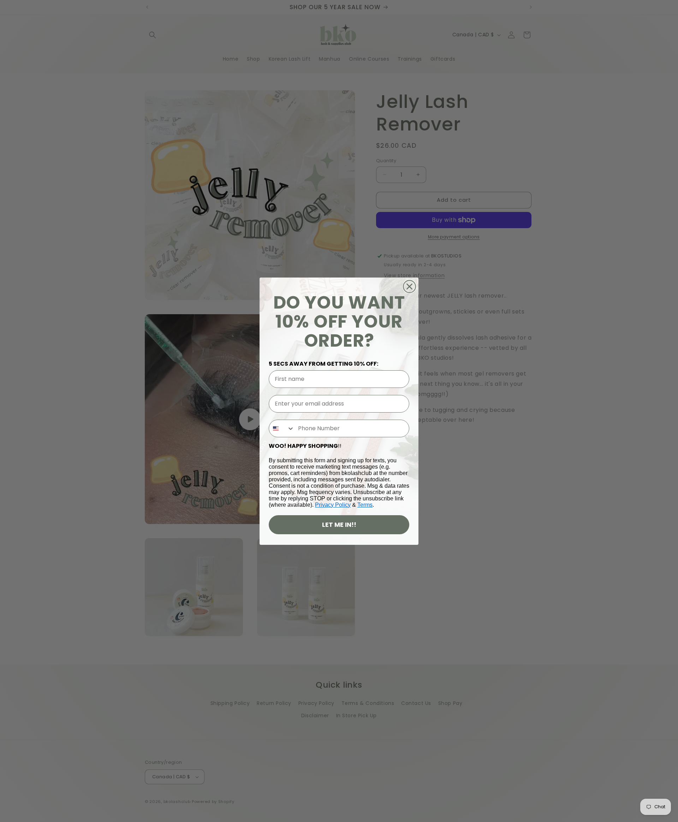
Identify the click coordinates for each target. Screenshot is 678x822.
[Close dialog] (409, 286)
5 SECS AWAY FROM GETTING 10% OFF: (323, 364)
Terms (365, 505)
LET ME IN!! (339, 524)
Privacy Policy (333, 505)
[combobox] (282, 428)
